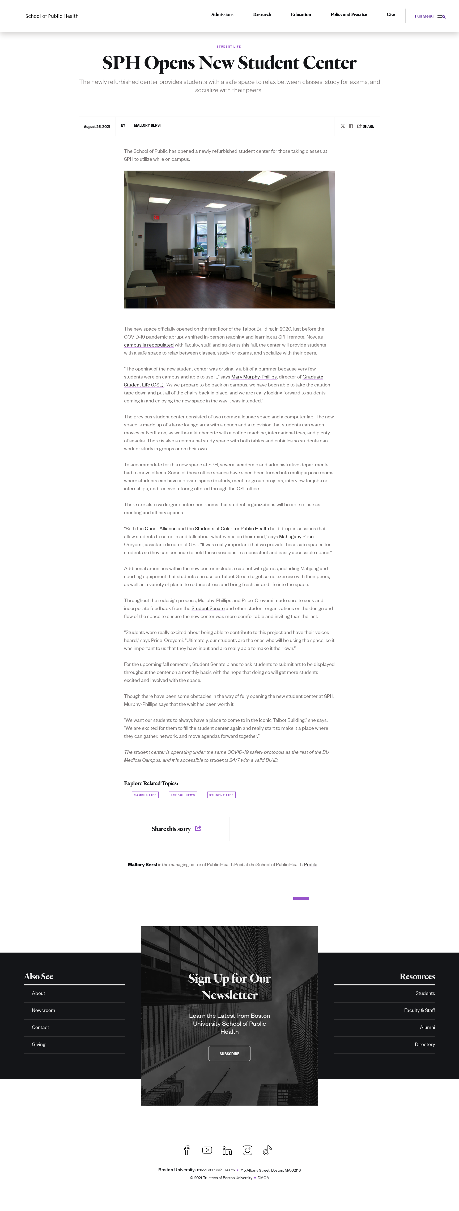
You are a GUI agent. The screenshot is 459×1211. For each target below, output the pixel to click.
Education (301, 14)
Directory (425, 1043)
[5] (274, 898)
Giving (38, 1043)
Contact (40, 1026)
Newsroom (43, 1009)
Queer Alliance (161, 528)
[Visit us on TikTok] (270, 1149)
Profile (310, 864)
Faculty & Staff (419, 1009)
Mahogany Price (296, 536)
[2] (193, 898)
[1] (166, 898)
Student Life (221, 794)
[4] (247, 898)
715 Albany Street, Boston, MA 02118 (270, 1170)
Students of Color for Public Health (232, 528)
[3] (220, 898)
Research (262, 14)
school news (183, 794)
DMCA (263, 1177)
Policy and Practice (349, 14)
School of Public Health (196, 1169)
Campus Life (145, 794)
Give (391, 14)
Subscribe (229, 1053)
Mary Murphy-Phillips (254, 376)
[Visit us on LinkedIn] (227, 1149)
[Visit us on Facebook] (187, 1149)
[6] (301, 898)
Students (425, 992)
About (38, 992)
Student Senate (208, 607)
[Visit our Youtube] (207, 1149)
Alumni (427, 1026)
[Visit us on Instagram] (247, 1149)
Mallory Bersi (147, 125)
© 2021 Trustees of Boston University (221, 1177)
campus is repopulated (149, 344)
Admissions (222, 14)
